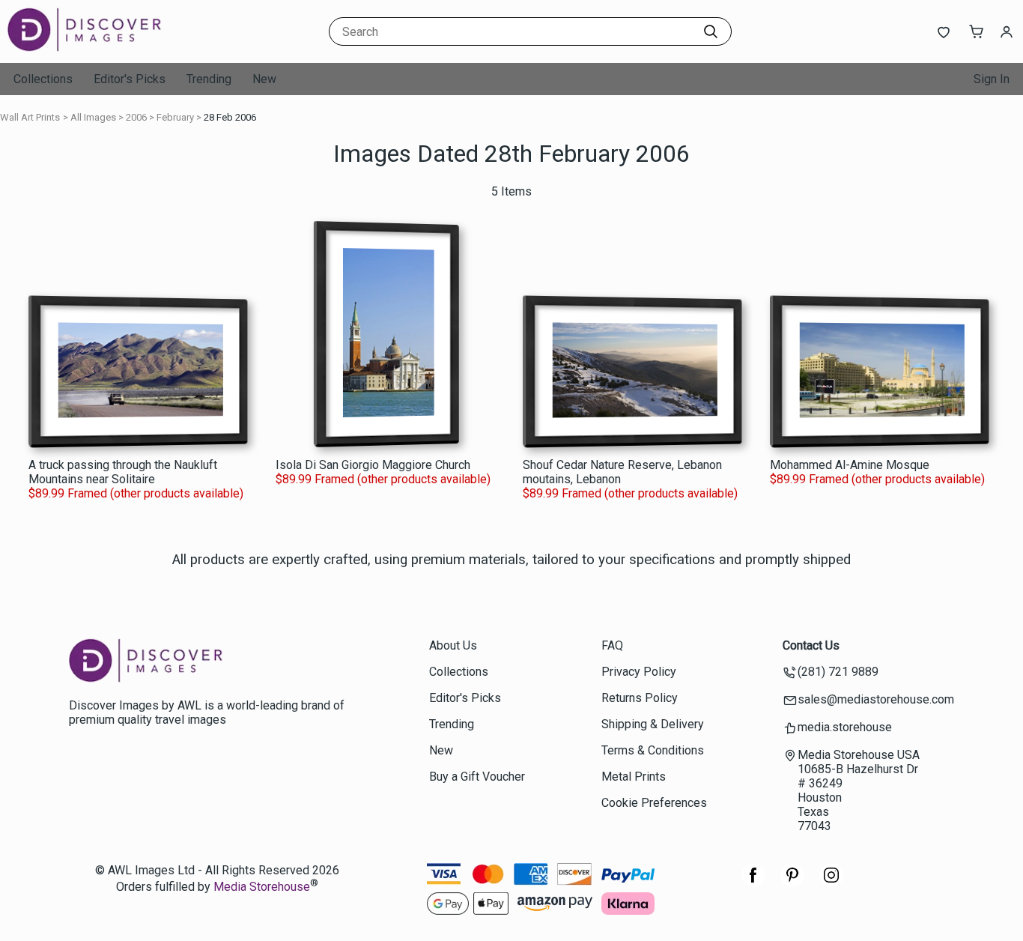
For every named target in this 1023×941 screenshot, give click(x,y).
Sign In (992, 79)
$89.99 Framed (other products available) (135, 493)
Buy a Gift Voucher (477, 776)
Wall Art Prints (30, 117)
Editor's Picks (130, 79)
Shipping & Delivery (652, 724)
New (264, 79)
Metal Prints (633, 776)
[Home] (101, 48)
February (175, 117)
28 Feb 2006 (230, 117)
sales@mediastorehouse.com (876, 699)
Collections (43, 79)
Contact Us (811, 645)
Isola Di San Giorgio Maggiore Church (373, 465)
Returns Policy (639, 698)
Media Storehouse (261, 887)
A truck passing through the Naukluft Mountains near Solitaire (122, 472)
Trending (208, 79)
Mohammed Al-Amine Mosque (849, 465)
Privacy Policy (638, 672)
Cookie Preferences (654, 803)
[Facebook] (753, 883)
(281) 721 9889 (838, 672)
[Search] (711, 31)
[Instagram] (831, 883)
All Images (93, 117)
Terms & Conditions (652, 750)
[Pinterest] (792, 883)
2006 (136, 117)
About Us (453, 645)
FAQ (612, 645)
